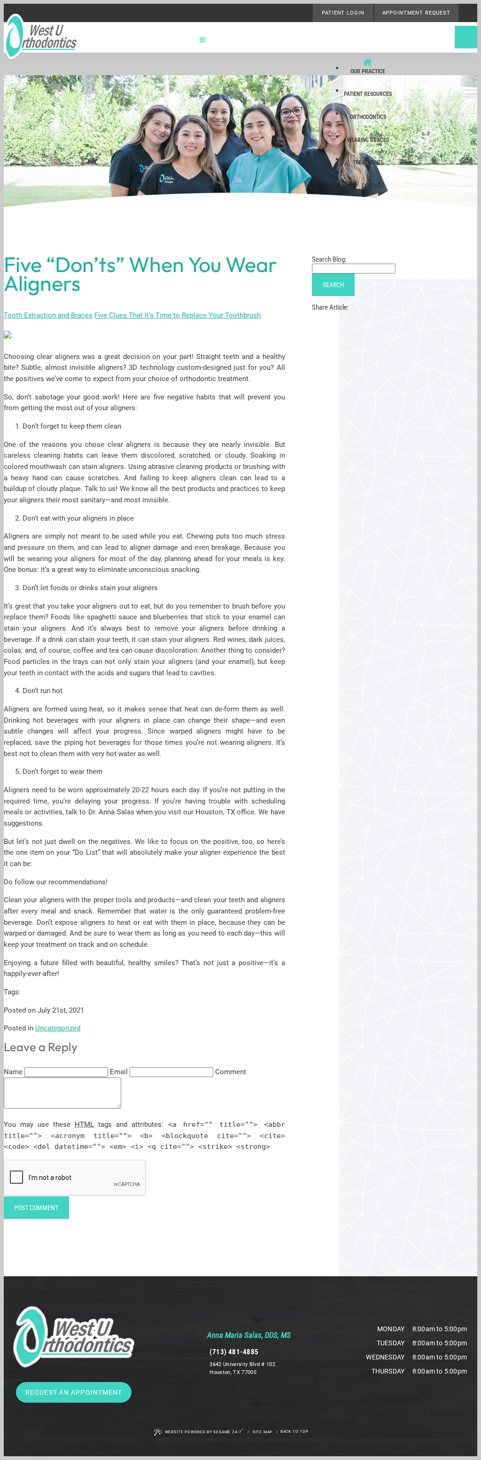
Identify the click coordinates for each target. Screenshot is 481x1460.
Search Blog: (329, 259)
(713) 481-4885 (233, 1352)
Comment (230, 1072)
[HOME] (367, 58)
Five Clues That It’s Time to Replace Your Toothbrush (177, 315)
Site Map (263, 1431)
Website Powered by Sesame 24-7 (204, 1431)
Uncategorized (57, 1028)
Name (13, 1072)
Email (119, 1072)
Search (333, 285)
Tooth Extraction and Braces (48, 315)
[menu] (202, 41)
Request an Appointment (74, 1392)
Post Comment (36, 1207)
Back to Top (294, 1431)
